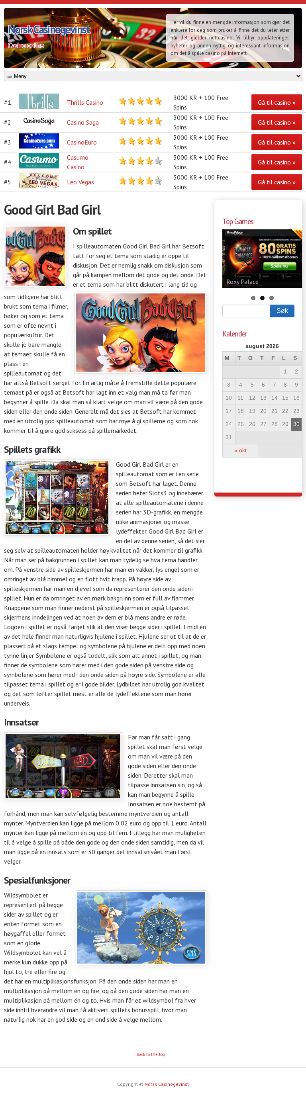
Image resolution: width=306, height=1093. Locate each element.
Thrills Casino (85, 102)
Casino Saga (83, 122)
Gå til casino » (277, 102)
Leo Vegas (80, 182)
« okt (240, 451)
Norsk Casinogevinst (49, 29)
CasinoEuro (82, 142)
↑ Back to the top (149, 1054)
